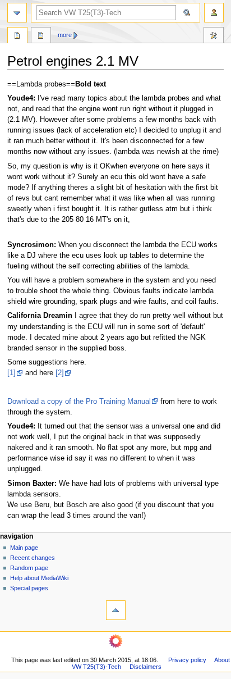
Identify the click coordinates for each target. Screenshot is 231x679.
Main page (24, 547)
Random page (29, 567)
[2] (60, 373)
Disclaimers (145, 666)
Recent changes (32, 557)
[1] (11, 373)
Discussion (40, 36)
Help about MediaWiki (39, 578)
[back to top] (116, 610)
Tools (213, 36)
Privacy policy (187, 660)
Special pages (29, 588)
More (65, 34)
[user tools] (214, 12)
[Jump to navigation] (17, 12)
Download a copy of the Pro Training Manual (79, 401)
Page (17, 36)
